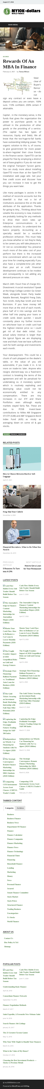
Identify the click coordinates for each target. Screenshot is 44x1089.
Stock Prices (12, 901)
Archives (20, 808)
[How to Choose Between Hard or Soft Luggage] (22, 459)
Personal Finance (14, 884)
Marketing (11, 872)
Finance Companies (15, 839)
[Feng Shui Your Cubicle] (22, 497)
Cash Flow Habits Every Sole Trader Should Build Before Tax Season (29, 588)
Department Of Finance (16, 827)
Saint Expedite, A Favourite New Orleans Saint (21, 1014)
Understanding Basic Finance (14, 987)
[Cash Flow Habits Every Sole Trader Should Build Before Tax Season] (10, 586)
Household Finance (14, 864)
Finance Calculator (14, 835)
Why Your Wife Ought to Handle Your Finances (22, 1042)
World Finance (13, 922)
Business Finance (14, 819)
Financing (11, 860)
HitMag (26, 1086)
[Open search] (38, 25)
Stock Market (12, 897)
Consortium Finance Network (15, 996)
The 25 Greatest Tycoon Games (15, 1033)
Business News (13, 823)
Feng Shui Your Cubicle (13, 512)
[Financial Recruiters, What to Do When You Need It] (22, 533)
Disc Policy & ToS (11, 942)
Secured (6, 56)
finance (14, 434)
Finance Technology (15, 851)
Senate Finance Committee (17, 893)
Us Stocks (11, 917)
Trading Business (14, 909)
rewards (22, 434)
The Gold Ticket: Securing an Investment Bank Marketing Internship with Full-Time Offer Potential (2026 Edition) (30, 698)
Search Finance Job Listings (14, 1024)
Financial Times (13, 856)
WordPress (16, 1086)
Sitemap (7, 947)
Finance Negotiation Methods (14, 1005)
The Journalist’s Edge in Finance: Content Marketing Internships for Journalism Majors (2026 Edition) (29, 607)
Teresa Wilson (24, 72)
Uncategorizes (12, 913)
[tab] (9, 808)
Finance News (12, 847)
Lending (10, 868)
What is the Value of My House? (16, 1051)
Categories (9, 808)
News (9, 880)
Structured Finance (15, 905)
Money (10, 876)
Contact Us (8, 938)
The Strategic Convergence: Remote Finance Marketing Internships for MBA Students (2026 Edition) (28, 764)
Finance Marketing (14, 843)
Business (10, 814)
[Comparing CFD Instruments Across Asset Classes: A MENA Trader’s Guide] (10, 782)
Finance (10, 831)
